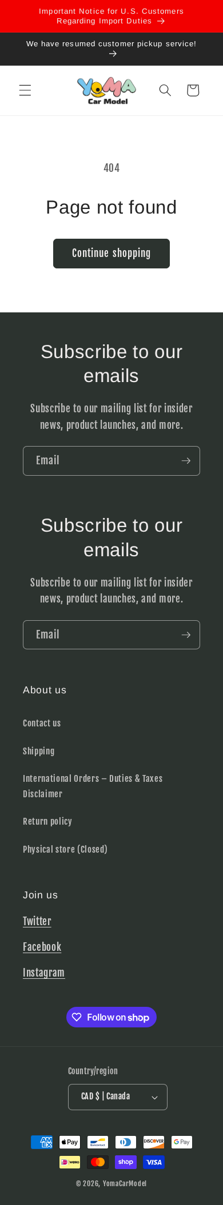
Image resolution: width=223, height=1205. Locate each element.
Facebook (42, 947)
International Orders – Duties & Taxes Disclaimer (92, 786)
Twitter (37, 921)
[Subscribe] (186, 461)
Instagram (44, 973)
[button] (25, 90)
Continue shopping (112, 253)
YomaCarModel (125, 1183)
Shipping (38, 751)
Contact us (42, 723)
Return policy (48, 821)
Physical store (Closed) (65, 849)
